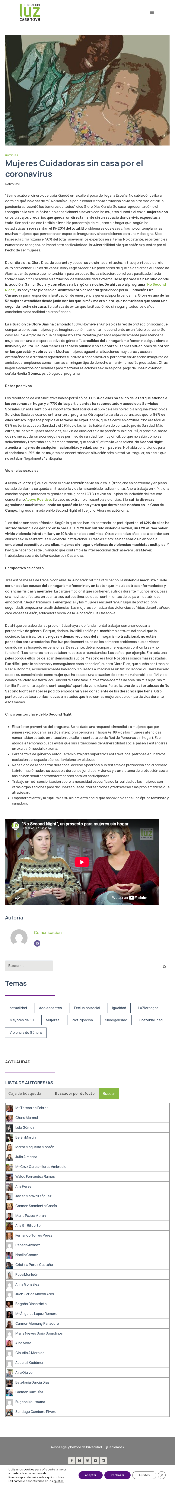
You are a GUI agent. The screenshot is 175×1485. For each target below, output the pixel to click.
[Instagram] (87, 1460)
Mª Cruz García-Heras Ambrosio (40, 1166)
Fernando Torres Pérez (33, 1235)
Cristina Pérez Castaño (34, 1264)
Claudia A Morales (29, 1352)
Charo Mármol (26, 1117)
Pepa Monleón (26, 1274)
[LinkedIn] (103, 1460)
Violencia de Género (26, 1032)
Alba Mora (23, 1343)
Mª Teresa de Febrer (31, 1107)
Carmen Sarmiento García (36, 1205)
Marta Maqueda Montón (34, 1147)
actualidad (18, 1007)
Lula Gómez (24, 1127)
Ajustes (144, 1475)
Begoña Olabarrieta (31, 1303)
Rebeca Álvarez (27, 1245)
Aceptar (90, 1475)
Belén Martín (25, 1137)
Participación (82, 1020)
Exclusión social (87, 1007)
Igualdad (119, 1007)
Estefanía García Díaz (32, 1382)
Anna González (27, 1284)
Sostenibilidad (151, 1020)
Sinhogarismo (116, 1020)
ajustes (59, 1481)
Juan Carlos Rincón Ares (34, 1294)
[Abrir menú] (152, 12)
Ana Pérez (23, 1186)
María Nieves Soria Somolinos (39, 1333)
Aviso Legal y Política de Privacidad (76, 1447)
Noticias (11, 155)
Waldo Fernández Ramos (35, 1176)
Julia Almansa (26, 1156)
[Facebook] (71, 1460)
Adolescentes (50, 1007)
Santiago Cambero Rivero (35, 1411)
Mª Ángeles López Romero (36, 1313)
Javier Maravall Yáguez (33, 1196)
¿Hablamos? (115, 1447)
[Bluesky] (79, 1460)
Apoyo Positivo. (38, 499)
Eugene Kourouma (30, 1401)
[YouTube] (95, 1460)
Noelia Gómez (26, 1254)
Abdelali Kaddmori (29, 1362)
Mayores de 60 (22, 1020)
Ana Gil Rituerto (28, 1225)
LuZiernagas (148, 1007)
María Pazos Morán (30, 1215)
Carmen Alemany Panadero (37, 1323)
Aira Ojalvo (23, 1372)
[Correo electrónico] (37, 943)
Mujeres (53, 1020)
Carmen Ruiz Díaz (29, 1392)
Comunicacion (48, 932)
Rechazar (117, 1475)
